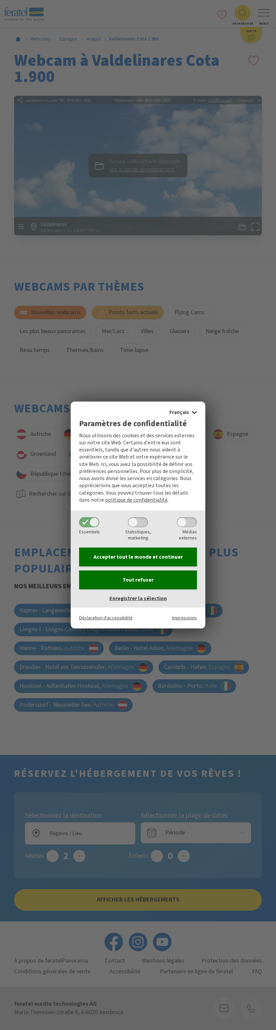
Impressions (184, 617)
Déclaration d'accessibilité (106, 617)
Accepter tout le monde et (138, 557)
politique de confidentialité (136, 500)
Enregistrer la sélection (138, 598)
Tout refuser (138, 580)
